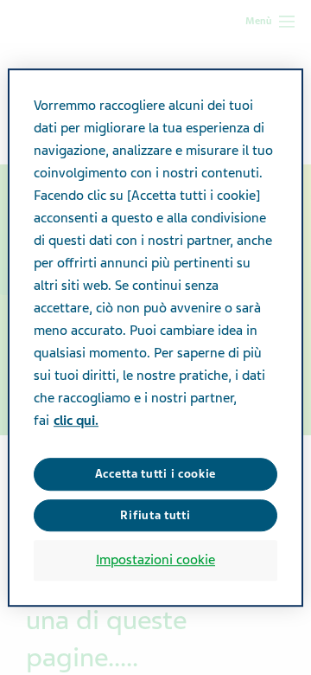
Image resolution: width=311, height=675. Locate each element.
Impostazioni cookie (155, 560)
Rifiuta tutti (155, 515)
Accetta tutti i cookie (155, 473)
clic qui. (76, 420)
